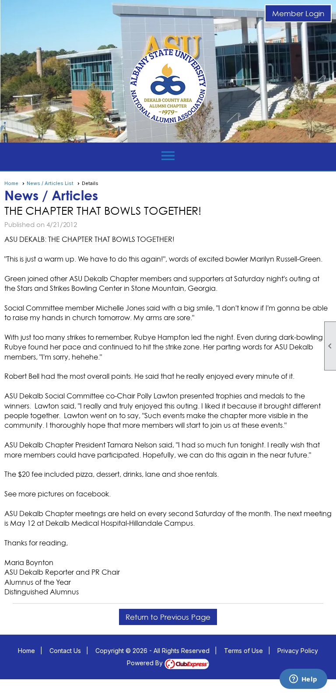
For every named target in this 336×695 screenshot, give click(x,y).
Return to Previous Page (168, 617)
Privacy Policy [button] (297, 650)
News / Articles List (50, 183)
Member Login (298, 13)
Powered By (145, 663)
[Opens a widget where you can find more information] (303, 680)
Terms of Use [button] (243, 650)
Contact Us (65, 650)
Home (11, 183)
